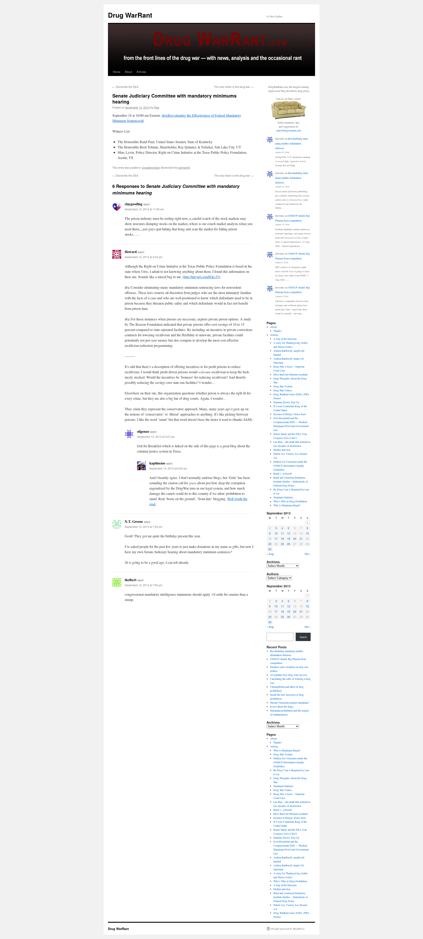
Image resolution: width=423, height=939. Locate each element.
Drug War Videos (282, 390)
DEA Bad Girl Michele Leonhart (290, 374)
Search (303, 637)
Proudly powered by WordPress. (288, 928)
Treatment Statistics (283, 497)
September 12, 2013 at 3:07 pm (156, 436)
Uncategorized (151, 167)
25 (282, 544)
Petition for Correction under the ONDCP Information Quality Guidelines (290, 465)
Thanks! (277, 331)
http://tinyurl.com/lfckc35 (201, 276)
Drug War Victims (283, 386)
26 (288, 544)
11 (282, 533)
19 (288, 538)
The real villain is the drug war (233, 87)
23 (269, 544)
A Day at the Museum (285, 338)
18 (282, 538)
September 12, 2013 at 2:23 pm (143, 257)
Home (116, 72)
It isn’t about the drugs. (282, 706)
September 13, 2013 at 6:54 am (168, 468)
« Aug (270, 554)
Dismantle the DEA (125, 87)
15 (307, 533)
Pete (156, 107)
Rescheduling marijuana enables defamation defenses (291, 143)
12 (288, 533)
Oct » (307, 554)
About (128, 72)
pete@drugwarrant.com (288, 130)
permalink (184, 167)
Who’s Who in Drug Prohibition (290, 501)
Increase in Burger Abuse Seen (289, 414)
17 (276, 538)
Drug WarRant (130, 15)
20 (294, 538)
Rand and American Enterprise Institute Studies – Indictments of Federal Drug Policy (290, 481)
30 (269, 549)
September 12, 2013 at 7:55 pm (143, 527)
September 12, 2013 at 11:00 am (144, 209)
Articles (141, 72)
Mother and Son (281, 449)
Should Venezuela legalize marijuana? (289, 702)
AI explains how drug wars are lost (288, 675)
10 (276, 533)
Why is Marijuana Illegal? (286, 505)
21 (301, 538)
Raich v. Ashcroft (282, 473)
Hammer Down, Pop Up (286, 402)
